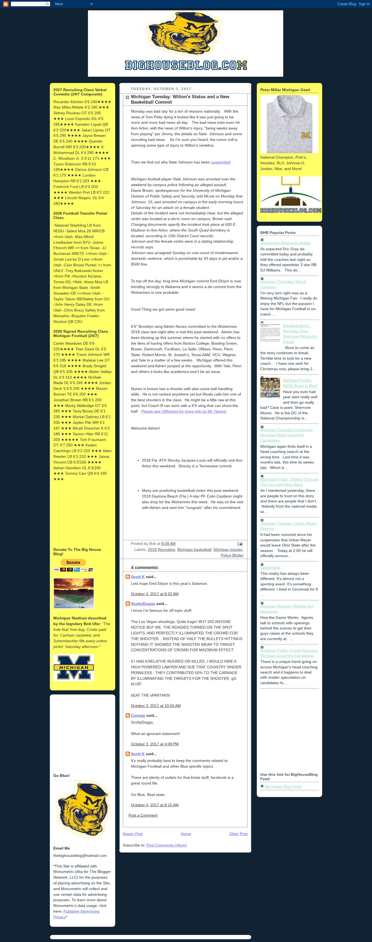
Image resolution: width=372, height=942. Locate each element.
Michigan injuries (228, 549)
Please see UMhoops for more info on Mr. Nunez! (184, 411)
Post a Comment (143, 815)
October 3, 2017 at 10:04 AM (156, 705)
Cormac (138, 715)
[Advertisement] (80, 514)
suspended (220, 162)
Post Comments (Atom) (167, 845)
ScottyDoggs (143, 603)
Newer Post (133, 834)
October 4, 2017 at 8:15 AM (155, 805)
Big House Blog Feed (283, 786)
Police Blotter (232, 555)
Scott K (138, 577)
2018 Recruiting (161, 549)
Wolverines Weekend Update (285, 243)
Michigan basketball (194, 549)
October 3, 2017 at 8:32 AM (155, 594)
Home (186, 834)
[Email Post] (238, 543)
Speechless (270, 567)
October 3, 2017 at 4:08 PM (155, 744)
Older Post (238, 834)
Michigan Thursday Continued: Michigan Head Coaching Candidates (286, 435)
